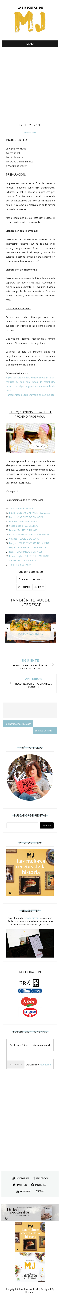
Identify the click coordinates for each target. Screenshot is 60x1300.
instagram (22, 1178)
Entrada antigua (43, 730)
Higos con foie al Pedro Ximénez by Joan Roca (30, 377)
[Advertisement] (30, 84)
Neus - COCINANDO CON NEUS (26, 551)
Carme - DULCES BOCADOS (23, 560)
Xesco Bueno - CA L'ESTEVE (23, 525)
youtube (25, 1191)
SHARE (24, 579)
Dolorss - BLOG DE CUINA (23, 521)
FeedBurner (45, 1064)
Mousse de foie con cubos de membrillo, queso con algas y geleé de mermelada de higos (30, 386)
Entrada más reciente (19, 723)
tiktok (40, 1191)
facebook (42, 1178)
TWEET (39, 579)
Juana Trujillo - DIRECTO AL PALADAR (29, 556)
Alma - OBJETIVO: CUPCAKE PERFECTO (29, 534)
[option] (30, 629)
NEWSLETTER (31, 918)
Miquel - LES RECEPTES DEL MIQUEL (28, 547)
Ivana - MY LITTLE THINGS (23, 530)
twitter (22, 1185)
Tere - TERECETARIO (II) (21, 508)
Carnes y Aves (29, 132)
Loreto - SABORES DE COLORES (26, 517)
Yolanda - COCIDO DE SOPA (24, 538)
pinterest (41, 1185)
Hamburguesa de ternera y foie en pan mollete (30, 394)
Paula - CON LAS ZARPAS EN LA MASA (29, 512)
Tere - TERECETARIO (20, 564)
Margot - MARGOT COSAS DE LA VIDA (29, 543)
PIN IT (41, 587)
